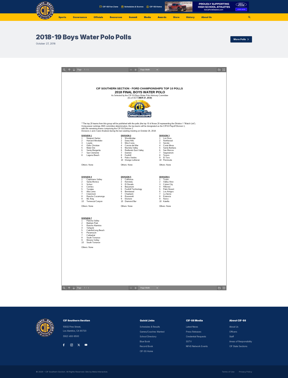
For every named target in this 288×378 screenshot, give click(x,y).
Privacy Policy (245, 371)
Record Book (146, 346)
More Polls (240, 39)
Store (176, 17)
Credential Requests (196, 336)
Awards (162, 17)
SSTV (189, 341)
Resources (116, 17)
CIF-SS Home (156, 7)
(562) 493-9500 (71, 336)
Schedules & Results (150, 326)
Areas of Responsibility (240, 341)
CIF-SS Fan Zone (110, 7)
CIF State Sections (238, 346)
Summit (133, 17)
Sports (62, 17)
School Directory (148, 336)
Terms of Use (228, 371)
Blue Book (145, 341)
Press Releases (193, 331)
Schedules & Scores (133, 7)
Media (147, 17)
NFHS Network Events (197, 346)
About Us (206, 17)
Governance (80, 17)
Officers (233, 331)
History (190, 17)
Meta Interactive (99, 371)
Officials (98, 17)
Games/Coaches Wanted (152, 331)
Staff (231, 336)
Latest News (192, 326)
